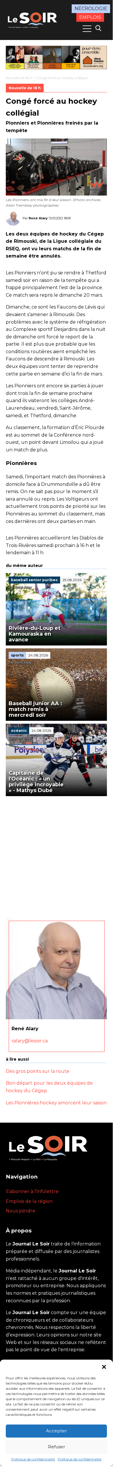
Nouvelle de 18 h (19, 78)
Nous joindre (20, 1211)
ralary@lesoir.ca (30, 1041)
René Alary (38, 218)
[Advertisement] (56, 855)
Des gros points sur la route (37, 1071)
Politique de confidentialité (33, 1459)
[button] (104, 1367)
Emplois (90, 17)
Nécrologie (91, 8)
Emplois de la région (29, 1201)
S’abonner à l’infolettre (32, 1191)
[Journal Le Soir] (33, 19)
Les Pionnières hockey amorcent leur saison (56, 1103)
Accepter (56, 1430)
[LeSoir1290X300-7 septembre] (56, 57)
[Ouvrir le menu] (87, 28)
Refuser (56, 1446)
